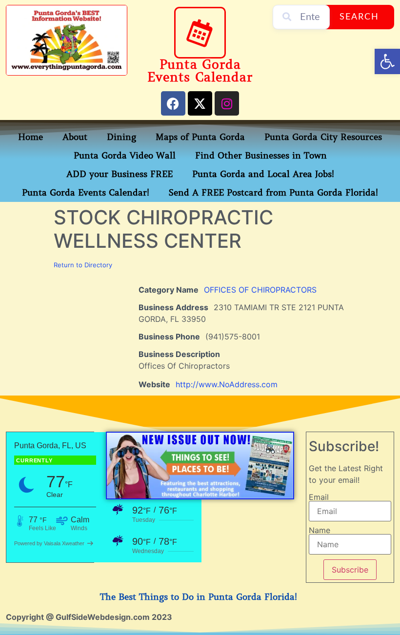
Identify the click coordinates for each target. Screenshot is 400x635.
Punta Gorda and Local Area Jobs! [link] (263, 174)
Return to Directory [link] (83, 265)
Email (319, 497)
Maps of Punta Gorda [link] (200, 137)
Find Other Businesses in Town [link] (261, 155)
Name (319, 530)
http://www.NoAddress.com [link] (227, 384)
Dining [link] (121, 137)
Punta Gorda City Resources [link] (323, 137)
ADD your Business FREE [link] (119, 174)
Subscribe (350, 570)
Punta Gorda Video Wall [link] (125, 155)
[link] (387, 61)
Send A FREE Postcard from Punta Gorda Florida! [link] (273, 192)
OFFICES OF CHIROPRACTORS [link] (260, 290)
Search (359, 17)
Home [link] (30, 137)
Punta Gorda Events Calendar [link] (199, 71)
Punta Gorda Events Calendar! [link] (85, 192)
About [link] (74, 137)
